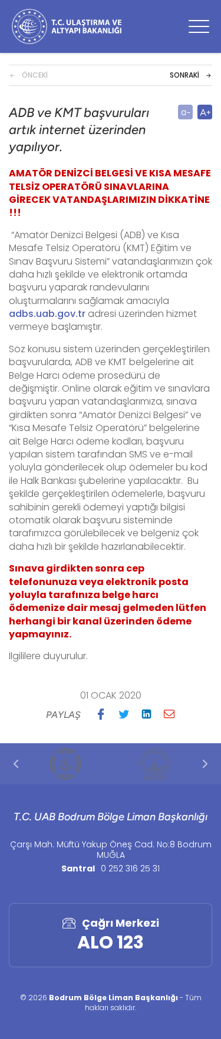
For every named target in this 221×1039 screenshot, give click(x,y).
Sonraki (184, 75)
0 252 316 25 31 (130, 868)
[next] (205, 764)
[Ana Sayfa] (66, 26)
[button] (101, 714)
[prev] (16, 764)
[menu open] (199, 26)
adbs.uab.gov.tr (47, 313)
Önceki (35, 75)
